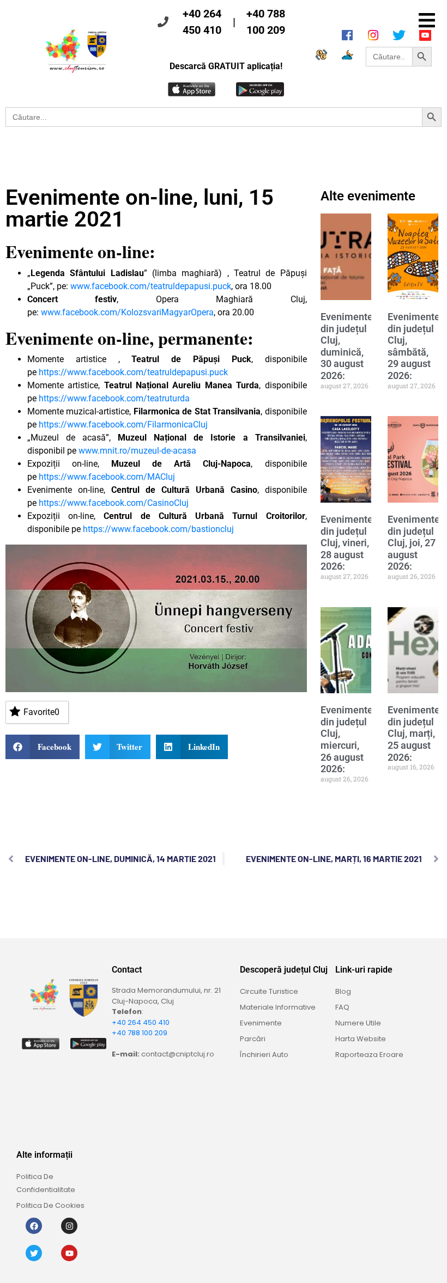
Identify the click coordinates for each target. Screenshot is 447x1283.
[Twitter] (34, 1253)
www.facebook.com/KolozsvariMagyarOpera (127, 312)
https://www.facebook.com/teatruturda (114, 398)
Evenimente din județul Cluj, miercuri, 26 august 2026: (347, 739)
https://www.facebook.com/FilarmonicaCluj (123, 424)
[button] (426, 20)
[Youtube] (69, 1253)
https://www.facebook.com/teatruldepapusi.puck (133, 372)
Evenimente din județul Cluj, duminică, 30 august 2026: (347, 346)
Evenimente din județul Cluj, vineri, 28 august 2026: (347, 543)
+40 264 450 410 (202, 21)
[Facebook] (34, 1226)
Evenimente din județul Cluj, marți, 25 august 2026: (414, 733)
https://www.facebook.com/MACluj (107, 477)
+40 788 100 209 (265, 21)
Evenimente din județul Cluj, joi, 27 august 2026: (414, 543)
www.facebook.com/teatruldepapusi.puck (150, 286)
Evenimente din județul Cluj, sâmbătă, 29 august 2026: (414, 346)
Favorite (41, 712)
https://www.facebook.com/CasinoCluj (114, 503)
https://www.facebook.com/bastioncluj (158, 529)
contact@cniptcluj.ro (177, 1054)
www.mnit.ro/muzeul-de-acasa (137, 450)
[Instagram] (69, 1226)
